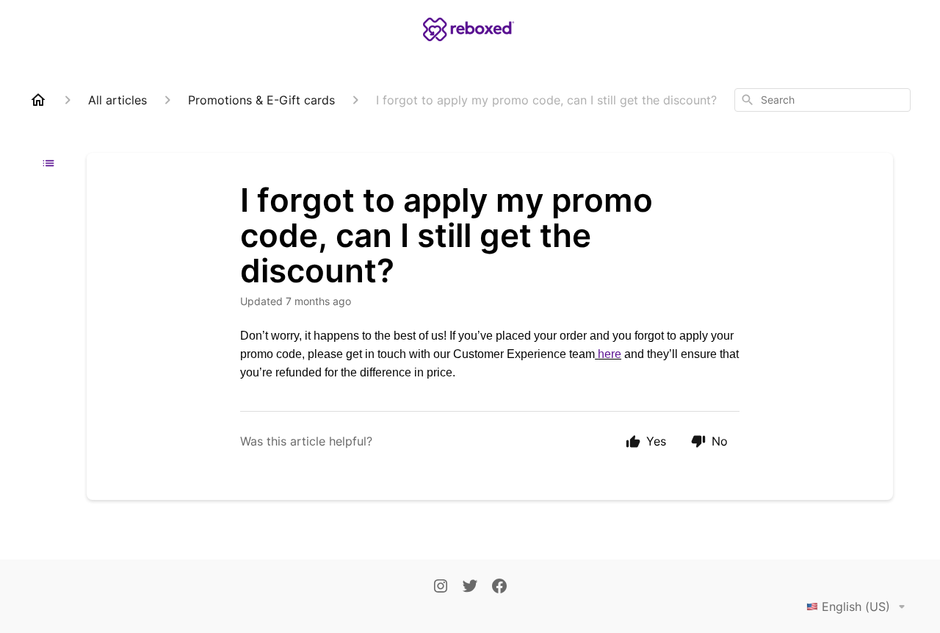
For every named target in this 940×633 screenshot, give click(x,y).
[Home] (38, 100)
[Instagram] (440, 587)
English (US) (856, 606)
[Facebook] (499, 587)
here (609, 354)
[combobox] (822, 100)
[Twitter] (470, 587)
